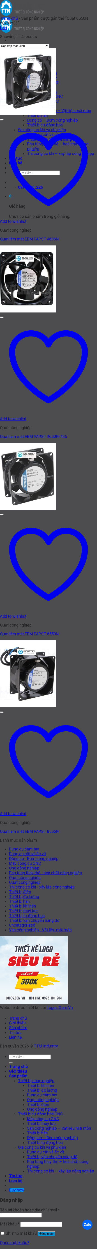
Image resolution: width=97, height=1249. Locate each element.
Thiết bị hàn (19, 901)
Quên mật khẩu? (14, 1242)
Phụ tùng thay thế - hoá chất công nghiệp (45, 872)
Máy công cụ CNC (25, 863)
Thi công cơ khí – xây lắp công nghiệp (60, 1171)
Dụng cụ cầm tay (24, 849)
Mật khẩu (9, 1224)
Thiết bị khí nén (22, 906)
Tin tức (15, 1032)
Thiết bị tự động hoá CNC (40, 1114)
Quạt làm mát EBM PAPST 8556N (29, 831)
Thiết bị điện (20, 891)
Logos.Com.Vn (60, 1007)
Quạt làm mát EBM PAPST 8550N (29, 634)
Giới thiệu (17, 1023)
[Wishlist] (2, 119)
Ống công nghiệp (24, 868)
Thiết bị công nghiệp (36, 1080)
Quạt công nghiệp (25, 877)
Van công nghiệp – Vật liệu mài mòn (59, 110)
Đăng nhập (46, 1233)
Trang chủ (9, 18)
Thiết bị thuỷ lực (23, 910)
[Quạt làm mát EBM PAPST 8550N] (28, 508)
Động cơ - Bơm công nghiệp (33, 858)
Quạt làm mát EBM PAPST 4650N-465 (33, 436)
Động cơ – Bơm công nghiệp (52, 120)
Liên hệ (15, 1037)
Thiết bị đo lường (24, 896)
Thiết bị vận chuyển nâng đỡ (34, 920)
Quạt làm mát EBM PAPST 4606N (29, 239)
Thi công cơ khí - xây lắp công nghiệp (42, 887)
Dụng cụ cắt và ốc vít (27, 853)
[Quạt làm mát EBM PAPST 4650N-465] (28, 311)
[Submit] (11, 1063)
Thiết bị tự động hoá (27, 915)
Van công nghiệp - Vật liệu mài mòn (40, 929)
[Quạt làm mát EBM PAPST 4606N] (28, 113)
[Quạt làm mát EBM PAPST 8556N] (28, 706)
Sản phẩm (18, 1027)
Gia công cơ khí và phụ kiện (42, 1147)
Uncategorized (22, 925)
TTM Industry (46, 1046)
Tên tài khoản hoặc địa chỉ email (30, 1210)
